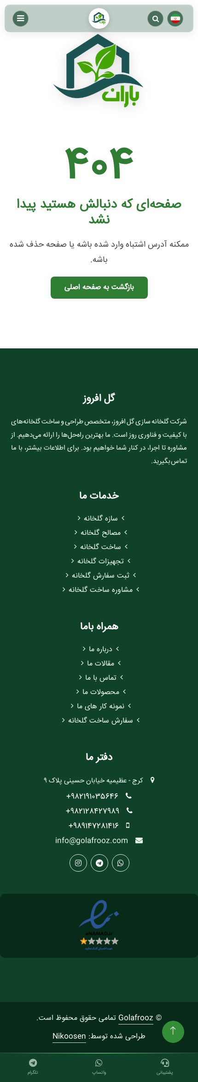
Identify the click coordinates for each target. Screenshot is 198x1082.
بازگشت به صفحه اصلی (99, 287)
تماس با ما (100, 678)
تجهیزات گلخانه (100, 561)
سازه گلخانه (101, 519)
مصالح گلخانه (101, 533)
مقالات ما (100, 664)
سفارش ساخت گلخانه (100, 721)
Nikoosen (69, 1036)
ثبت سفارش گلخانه (100, 576)
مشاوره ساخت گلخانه (101, 590)
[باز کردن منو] (20, 19)
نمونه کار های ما (100, 706)
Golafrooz (135, 1018)
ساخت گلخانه (100, 547)
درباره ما (100, 649)
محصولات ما (100, 692)
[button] (155, 19)
